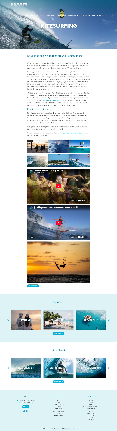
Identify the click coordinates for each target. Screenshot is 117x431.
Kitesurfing (91, 409)
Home (58, 400)
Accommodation (58, 405)
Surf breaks (51, 15)
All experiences (58, 333)
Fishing (91, 402)
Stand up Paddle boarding (91, 407)
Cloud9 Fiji (91, 416)
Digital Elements (70, 429)
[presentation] (8, 320)
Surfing (91, 400)
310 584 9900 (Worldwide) (27, 400)
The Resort (29, 15)
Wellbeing (91, 418)
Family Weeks (61, 15)
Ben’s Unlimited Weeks (50, 100)
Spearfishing (91, 413)
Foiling (91, 405)
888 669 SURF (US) (27, 402)
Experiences (40, 15)
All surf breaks (58, 381)
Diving (91, 411)
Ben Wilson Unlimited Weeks (72, 133)
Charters (85, 15)
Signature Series (73, 15)
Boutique (91, 420)
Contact (58, 413)
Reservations (101, 15)
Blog (93, 15)
